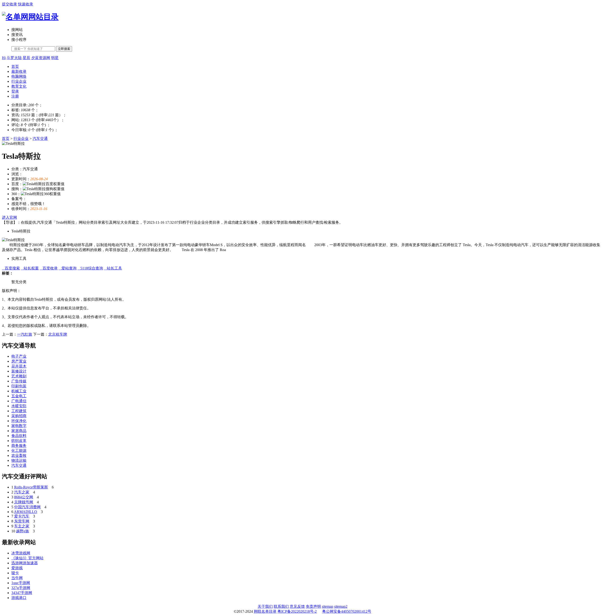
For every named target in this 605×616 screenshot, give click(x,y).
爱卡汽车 (21, 516)
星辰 (26, 58)
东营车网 (21, 521)
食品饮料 (18, 436)
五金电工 (18, 396)
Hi (4, 58)
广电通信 (18, 401)
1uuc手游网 (20, 583)
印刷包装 (18, 386)
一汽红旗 (24, 334)
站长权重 (30, 268)
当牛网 (17, 578)
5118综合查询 (90, 268)
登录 (15, 91)
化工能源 (18, 451)
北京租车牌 (57, 334)
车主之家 (21, 526)
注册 (15, 96)
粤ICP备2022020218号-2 (297, 611)
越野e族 (22, 531)
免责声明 (313, 606)
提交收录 (9, 4)
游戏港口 (18, 598)
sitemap (327, 606)
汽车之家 (21, 492)
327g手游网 (20, 588)
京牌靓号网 (23, 502)
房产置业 (18, 361)
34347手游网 (21, 593)
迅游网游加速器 (24, 563)
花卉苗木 (18, 366)
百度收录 (49, 268)
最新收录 (18, 71)
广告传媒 (18, 381)
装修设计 (18, 371)
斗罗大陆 (14, 58)
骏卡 (15, 573)
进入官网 (9, 217)
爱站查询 (68, 268)
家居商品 (18, 431)
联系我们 (281, 606)
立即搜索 (64, 49)
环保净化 (18, 421)
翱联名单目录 (265, 611)
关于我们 (265, 606)
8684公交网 (23, 497)
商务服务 (18, 446)
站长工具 (113, 268)
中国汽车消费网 (27, 507)
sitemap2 (340, 606)
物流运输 (18, 460)
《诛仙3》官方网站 (27, 558)
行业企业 (18, 81)
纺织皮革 (18, 441)
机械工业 (18, 391)
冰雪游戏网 (20, 553)
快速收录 (25, 4)
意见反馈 (297, 606)
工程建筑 (18, 411)
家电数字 (18, 426)
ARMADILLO (25, 512)
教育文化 (18, 86)
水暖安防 (18, 406)
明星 (55, 58)
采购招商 (18, 416)
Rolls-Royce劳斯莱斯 (31, 487)
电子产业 (18, 356)
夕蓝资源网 (40, 58)
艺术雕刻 (18, 376)
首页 (15, 66)
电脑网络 (18, 76)
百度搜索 (11, 268)
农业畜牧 (18, 455)
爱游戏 (17, 568)
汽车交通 (40, 139)
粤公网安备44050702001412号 (346, 611)
